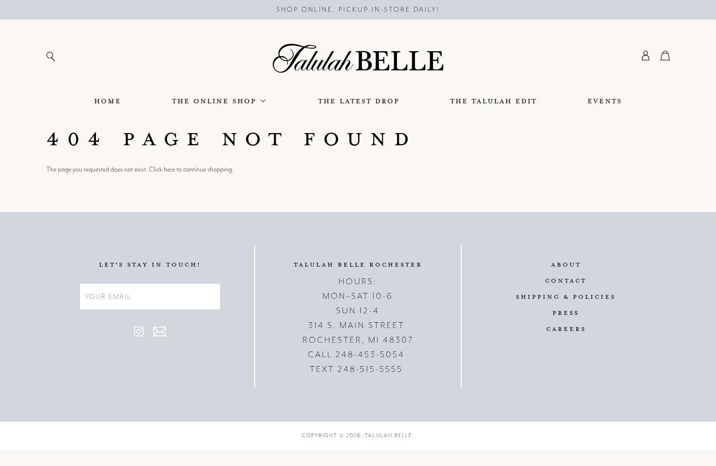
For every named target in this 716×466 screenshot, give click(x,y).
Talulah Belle (388, 435)
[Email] (159, 334)
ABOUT (566, 264)
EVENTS (604, 101)
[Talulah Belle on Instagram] (139, 334)
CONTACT (565, 280)
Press (565, 312)
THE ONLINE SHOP (216, 101)
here (169, 169)
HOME (107, 101)
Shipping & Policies (566, 296)
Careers (566, 328)
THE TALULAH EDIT (493, 101)
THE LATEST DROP (358, 101)
